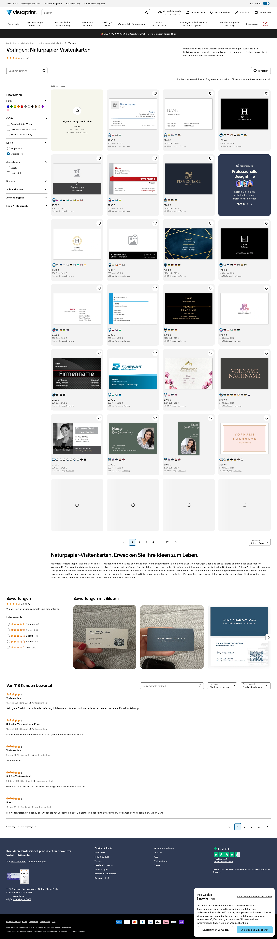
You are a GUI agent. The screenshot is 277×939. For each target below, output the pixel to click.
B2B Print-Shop (73, 3)
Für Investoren (160, 861)
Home (24, 921)
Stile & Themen (14, 189)
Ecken (9, 142)
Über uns (158, 852)
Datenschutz (45, 921)
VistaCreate (12, 3)
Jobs (156, 857)
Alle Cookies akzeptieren (254, 929)
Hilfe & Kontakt (101, 857)
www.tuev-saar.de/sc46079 (17, 897)
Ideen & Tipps (101, 869)
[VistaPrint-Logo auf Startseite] (21, 12)
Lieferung (84, 132)
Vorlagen (72, 43)
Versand (98, 861)
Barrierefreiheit (101, 878)
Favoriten (263, 70)
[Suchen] (147, 13)
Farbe (9, 100)
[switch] (259, 3)
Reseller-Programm (53, 3)
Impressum (33, 921)
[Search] (200, 686)
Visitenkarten (27, 43)
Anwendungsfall (15, 197)
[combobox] (94, 12)
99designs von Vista (31, 3)
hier (174, 34)
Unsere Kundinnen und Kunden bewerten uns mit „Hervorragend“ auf (241, 870)
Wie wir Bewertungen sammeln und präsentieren (33, 608)
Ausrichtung (13, 161)
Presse (157, 865)
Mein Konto (99, 852)
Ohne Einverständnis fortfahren (254, 896)
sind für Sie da (18, 861)
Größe (9, 118)
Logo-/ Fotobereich (17, 205)
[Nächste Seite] (176, 542)
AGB (53, 921)
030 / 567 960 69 (13, 921)
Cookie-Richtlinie (239, 922)
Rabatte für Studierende (106, 873)
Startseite (11, 43)
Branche (10, 181)
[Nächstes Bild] (268, 637)
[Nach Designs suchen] (44, 71)
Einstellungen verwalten (215, 929)
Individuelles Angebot (94, 3)
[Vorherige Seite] (123, 542)
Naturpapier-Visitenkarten (51, 43)
